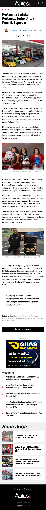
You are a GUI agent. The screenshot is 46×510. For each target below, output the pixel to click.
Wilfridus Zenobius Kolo (19, 30)
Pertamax (34, 316)
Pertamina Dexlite (19, 76)
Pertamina (26, 316)
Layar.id (19, 502)
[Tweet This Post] (18, 36)
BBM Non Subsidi (9, 321)
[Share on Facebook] (14, 36)
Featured (17, 316)
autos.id (16, 305)
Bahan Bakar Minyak (35, 318)
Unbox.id (26, 502)
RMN (28, 506)
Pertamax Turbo (21, 318)
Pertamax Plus (8, 318)
